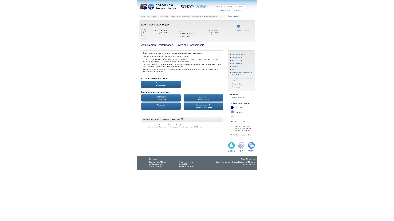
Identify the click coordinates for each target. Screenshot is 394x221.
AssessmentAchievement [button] (161, 84)
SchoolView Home (238, 54)
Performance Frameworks (243, 81)
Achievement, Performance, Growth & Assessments (242, 73)
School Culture (237, 84)
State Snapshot (152, 17)
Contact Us (238, 10)
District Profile (163, 17)
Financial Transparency (238, 97)
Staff (233, 69)
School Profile (175, 17)
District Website (242, 31)
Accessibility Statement (186, 166)
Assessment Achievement (243, 78)
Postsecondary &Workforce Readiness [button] (203, 106)
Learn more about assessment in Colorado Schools (164, 125)
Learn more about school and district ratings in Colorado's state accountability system (175, 127)
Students (235, 66)
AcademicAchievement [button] (203, 97)
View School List (213, 35)
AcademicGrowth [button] (161, 106)
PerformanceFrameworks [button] (161, 97)
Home (143, 17)
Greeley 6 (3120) (213, 33)
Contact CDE (183, 164)
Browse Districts (226, 10)
